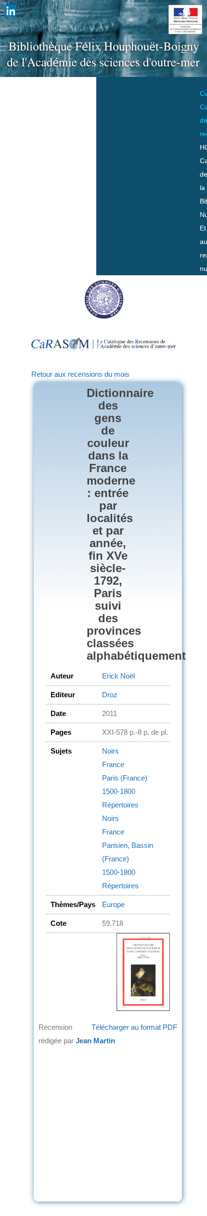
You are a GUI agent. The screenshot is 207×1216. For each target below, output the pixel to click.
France (113, 764)
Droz (109, 695)
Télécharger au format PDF (134, 1027)
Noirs (110, 751)
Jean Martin (95, 1041)
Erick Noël (118, 676)
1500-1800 (118, 791)
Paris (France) (124, 778)
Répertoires (120, 805)
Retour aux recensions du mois (80, 374)
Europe (113, 904)
